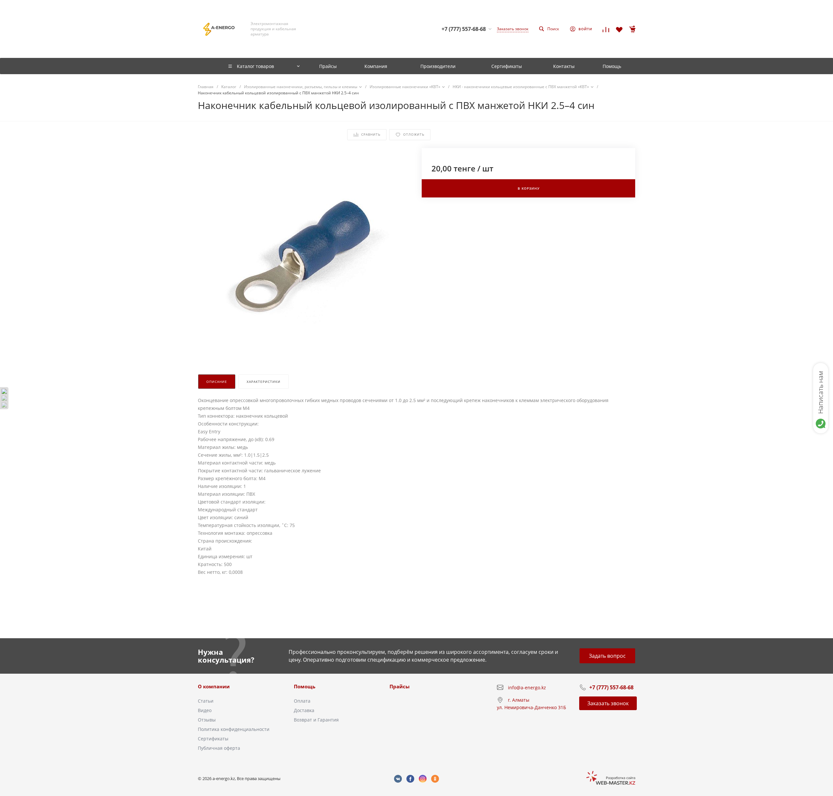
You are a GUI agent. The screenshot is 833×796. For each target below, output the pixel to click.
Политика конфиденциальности (233, 729)
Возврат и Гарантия (316, 720)
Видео (205, 710)
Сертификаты (213, 738)
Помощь (304, 686)
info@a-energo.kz (527, 687)
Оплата (302, 701)
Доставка (304, 710)
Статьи (205, 701)
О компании (214, 686)
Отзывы (207, 720)
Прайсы (399, 686)
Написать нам (820, 392)
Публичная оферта (219, 748)
